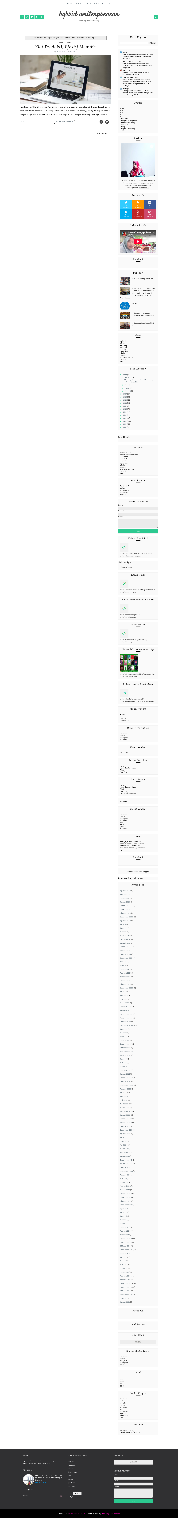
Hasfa (125, 52)
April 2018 (124, 1182)
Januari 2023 (125, 1010)
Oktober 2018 (125, 1167)
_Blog (122, 127)
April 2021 (124, 1066)
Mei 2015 (123, 1298)
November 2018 (126, 1164)
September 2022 (126, 1025)
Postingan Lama (101, 133)
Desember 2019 (126, 1119)
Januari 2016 (125, 1280)
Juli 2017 (123, 1212)
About (122, 716)
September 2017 (126, 1205)
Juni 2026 (124, 894)
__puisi (123, 349)
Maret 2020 (124, 1108)
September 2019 (126, 1130)
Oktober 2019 (125, 1126)
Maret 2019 (124, 1149)
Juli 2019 (123, 1137)
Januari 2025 (125, 943)
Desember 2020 (126, 1078)
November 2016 (126, 1242)
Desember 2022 (126, 1014)
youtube (123, 494)
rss (121, 823)
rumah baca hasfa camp (130, 455)
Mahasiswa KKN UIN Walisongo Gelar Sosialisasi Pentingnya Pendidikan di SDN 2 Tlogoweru (138, 65)
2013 (125, 427)
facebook (123, 734)
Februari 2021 (125, 1070)
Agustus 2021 (125, 1055)
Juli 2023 (123, 992)
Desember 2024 (126, 947)
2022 (122, 108)
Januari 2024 (125, 977)
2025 (125, 394)
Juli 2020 (123, 1093)
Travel (25, 1496)
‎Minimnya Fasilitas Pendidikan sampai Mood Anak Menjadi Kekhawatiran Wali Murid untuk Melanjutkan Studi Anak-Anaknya (138, 293)
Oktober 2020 (125, 1081)
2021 (122, 110)
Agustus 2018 (125, 1175)
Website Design (77, 1514)
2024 (125, 397)
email (122, 825)
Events (106, 3)
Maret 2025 (124, 936)
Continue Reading (64, 122)
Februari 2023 (125, 1007)
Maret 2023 (124, 1003)
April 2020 (124, 1104)
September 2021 (126, 1052)
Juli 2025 (123, 924)
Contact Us (124, 721)
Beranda (123, 802)
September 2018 (126, 1171)
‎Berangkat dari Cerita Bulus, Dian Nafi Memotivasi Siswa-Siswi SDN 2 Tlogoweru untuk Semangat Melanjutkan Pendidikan (138, 93)
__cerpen (124, 345)
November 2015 (126, 1287)
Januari (128, 391)
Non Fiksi (123, 772)
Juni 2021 (123, 1059)
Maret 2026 (124, 898)
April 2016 (124, 1268)
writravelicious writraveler (130, 846)
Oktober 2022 (125, 1022)
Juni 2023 (124, 995)
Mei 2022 (123, 1033)
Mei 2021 (123, 1063)
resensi (123, 359)
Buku (78, 3)
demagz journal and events (130, 842)
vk (121, 1409)
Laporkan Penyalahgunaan (130, 878)
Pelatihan (91, 3)
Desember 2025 (126, 906)
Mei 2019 (123, 1141)
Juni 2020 (124, 1096)
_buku (122, 353)
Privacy (123, 718)
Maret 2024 (124, 969)
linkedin (123, 1403)
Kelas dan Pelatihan (128, 768)
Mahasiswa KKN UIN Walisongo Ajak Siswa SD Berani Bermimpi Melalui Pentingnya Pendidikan (138, 56)
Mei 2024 (123, 965)
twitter (122, 488)
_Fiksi (122, 343)
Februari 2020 (125, 1111)
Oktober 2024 (125, 954)
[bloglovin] (32, 17)
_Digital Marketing (127, 129)
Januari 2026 (125, 902)
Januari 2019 (125, 1156)
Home (69, 3)
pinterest (123, 740)
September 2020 (126, 1085)
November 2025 (126, 909)
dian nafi (126, 70)
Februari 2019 (125, 1152)
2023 (125, 400)
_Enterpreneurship (127, 123)
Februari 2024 (125, 973)
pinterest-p (124, 490)
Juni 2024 (124, 962)
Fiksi (122, 770)
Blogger (146, 872)
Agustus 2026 (125, 891)
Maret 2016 (124, 1272)
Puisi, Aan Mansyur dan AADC (143, 279)
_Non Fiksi (124, 119)
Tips (121, 361)
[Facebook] (101, 122)
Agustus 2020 (125, 1089)
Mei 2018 (123, 1179)
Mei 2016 (123, 1265)
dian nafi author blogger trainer (132, 848)
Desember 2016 (126, 1239)
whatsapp (124, 1415)
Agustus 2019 (125, 1134)
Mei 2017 (123, 1220)
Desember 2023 (126, 980)
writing (73, 52)
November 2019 (126, 1123)
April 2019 (124, 1145)
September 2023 (126, 988)
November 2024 (126, 951)
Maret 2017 (124, 1227)
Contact (135, 303)
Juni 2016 (123, 1261)
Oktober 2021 (125, 1048)
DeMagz (126, 89)
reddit (122, 1405)
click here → (144, 188)
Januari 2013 (125, 1302)
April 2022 (124, 1037)
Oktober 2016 (125, 1246)
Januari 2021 (125, 1074)
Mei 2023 (123, 999)
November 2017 (126, 1197)
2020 (122, 112)
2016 (125, 421)
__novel (123, 347)
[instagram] (37, 17)
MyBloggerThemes (111, 1514)
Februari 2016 (125, 1276)
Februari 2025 (125, 939)
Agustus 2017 (125, 1209)
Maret (127, 388)
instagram (124, 492)
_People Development (128, 121)
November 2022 (126, 1018)
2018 (122, 116)
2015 (125, 424)
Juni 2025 (124, 928)
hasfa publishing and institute (132, 844)
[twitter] (27, 17)
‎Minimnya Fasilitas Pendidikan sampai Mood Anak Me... (139, 381)
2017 (125, 418)
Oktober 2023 (125, 984)
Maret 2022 (124, 1040)
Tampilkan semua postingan (84, 37)
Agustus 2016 (125, 1253)
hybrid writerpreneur (89, 14)
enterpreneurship (127, 357)
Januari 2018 (125, 1190)
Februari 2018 (125, 1186)
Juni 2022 (124, 1029)
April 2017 (124, 1223)
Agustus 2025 (125, 921)
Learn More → (40, 1482)
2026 (125, 375)
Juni (126, 385)
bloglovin (123, 1361)
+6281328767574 (126, 453)
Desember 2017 (126, 1194)
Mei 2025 (123, 932)
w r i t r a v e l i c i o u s (132, 61)
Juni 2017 (123, 1216)
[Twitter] (107, 122)
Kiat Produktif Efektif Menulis (65, 47)
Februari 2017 (125, 1231)
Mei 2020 (123, 1100)
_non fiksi (124, 351)
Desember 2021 (126, 1044)
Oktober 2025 (125, 913)
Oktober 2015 (125, 1291)
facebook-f (124, 486)
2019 (122, 114)
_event (123, 355)
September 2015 (126, 1295)
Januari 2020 (125, 1115)
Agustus (128, 377)
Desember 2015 (126, 1283)
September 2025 (126, 917)
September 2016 (126, 1250)
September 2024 (126, 958)
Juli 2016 (123, 1257)
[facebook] (22, 17)
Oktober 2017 (125, 1201)
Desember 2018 (126, 1160)
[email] (41, 17)
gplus (70, 1468)
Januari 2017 (125, 1235)
